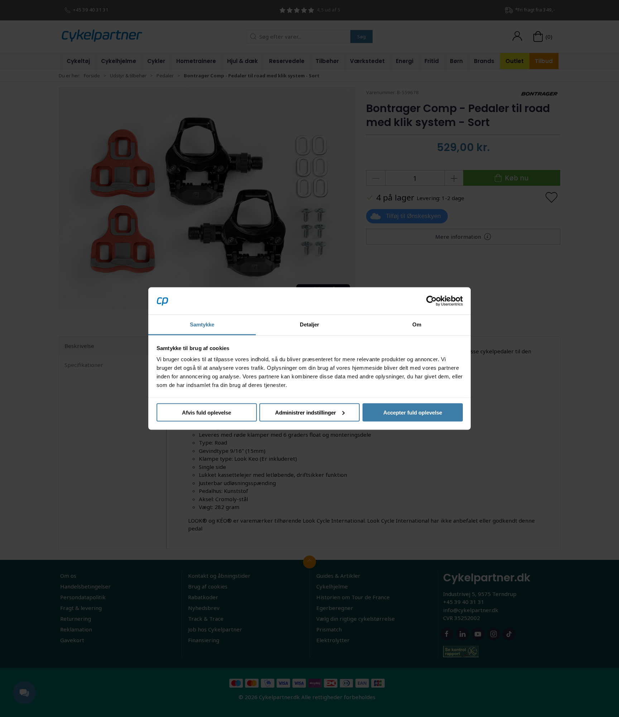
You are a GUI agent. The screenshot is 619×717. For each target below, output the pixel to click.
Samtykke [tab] (202, 324)
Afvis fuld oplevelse (206, 412)
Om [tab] (416, 324)
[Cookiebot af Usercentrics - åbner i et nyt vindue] (431, 300)
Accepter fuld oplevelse (412, 412)
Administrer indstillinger (305, 412)
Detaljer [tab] (310, 324)
